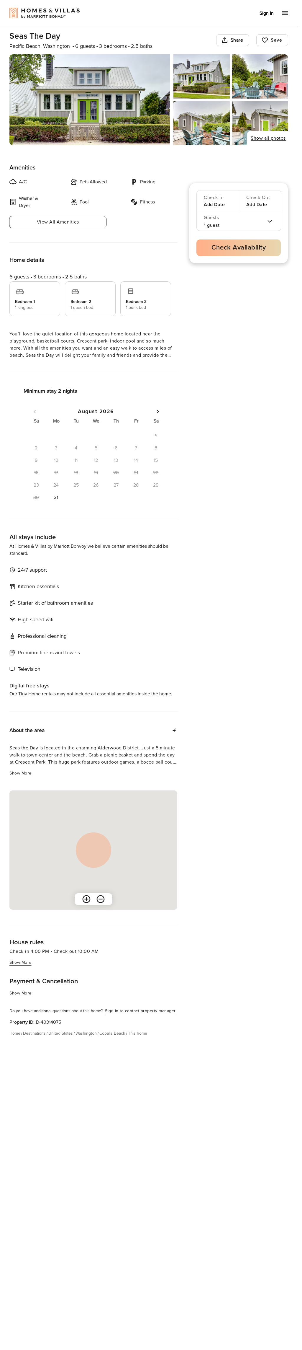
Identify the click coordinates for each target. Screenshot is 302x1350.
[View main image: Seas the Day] (89, 99)
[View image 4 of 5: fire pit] (201, 123)
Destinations (34, 1043)
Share (237, 40)
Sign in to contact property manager (140, 1021)
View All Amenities (58, 222)
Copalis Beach (112, 1043)
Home (14, 1043)
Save (276, 40)
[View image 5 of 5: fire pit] (260, 123)
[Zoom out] (100, 909)
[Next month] (157, 422)
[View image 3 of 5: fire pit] (260, 76)
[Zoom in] (86, 909)
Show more (20, 366)
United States (60, 1043)
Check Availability (238, 248)
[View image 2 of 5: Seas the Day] (201, 76)
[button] (56, 508)
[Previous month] (34, 422)
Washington (86, 1043)
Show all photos (268, 138)
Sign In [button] (267, 13)
